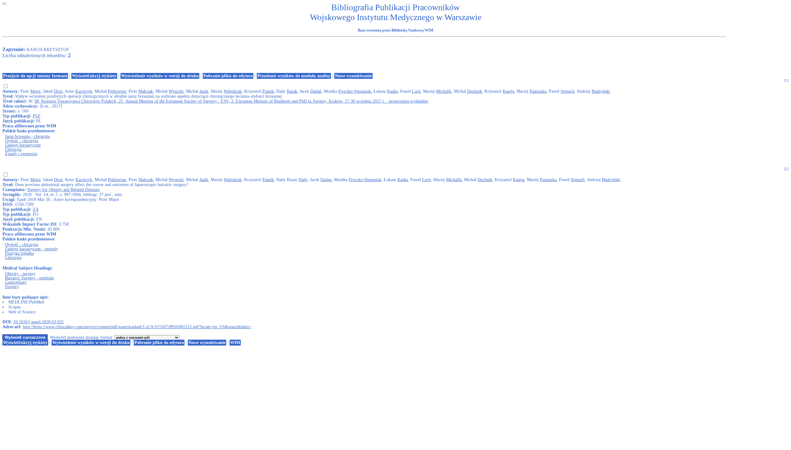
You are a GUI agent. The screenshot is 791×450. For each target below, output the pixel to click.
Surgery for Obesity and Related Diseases (63, 189)
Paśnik (268, 91)
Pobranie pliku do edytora (228, 76)
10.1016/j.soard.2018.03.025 (38, 322)
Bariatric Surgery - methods (29, 278)
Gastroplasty (16, 282)
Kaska (392, 91)
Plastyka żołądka (19, 253)
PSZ (36, 116)
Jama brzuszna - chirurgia (27, 136)
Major (35, 91)
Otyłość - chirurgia (21, 140)
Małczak (145, 91)
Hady (302, 179)
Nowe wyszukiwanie (353, 76)
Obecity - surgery (20, 273)
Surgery (12, 286)
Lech (426, 179)
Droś (58, 91)
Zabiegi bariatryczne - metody (31, 249)
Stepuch (567, 91)
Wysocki (176, 91)
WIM (235, 342)
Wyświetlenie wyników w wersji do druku (160, 76)
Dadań (315, 91)
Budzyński (601, 91)
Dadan (326, 179)
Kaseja (508, 91)
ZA (36, 209)
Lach (416, 91)
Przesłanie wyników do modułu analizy (293, 76)
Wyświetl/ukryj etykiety (94, 76)
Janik (203, 91)
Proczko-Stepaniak (354, 91)
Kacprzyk (83, 91)
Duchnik (474, 91)
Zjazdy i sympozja (21, 153)
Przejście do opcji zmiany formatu (35, 76)
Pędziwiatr (117, 91)
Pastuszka (538, 91)
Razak (292, 91)
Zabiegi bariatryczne (23, 145)
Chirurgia (13, 149)
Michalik (443, 91)
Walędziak (233, 91)
